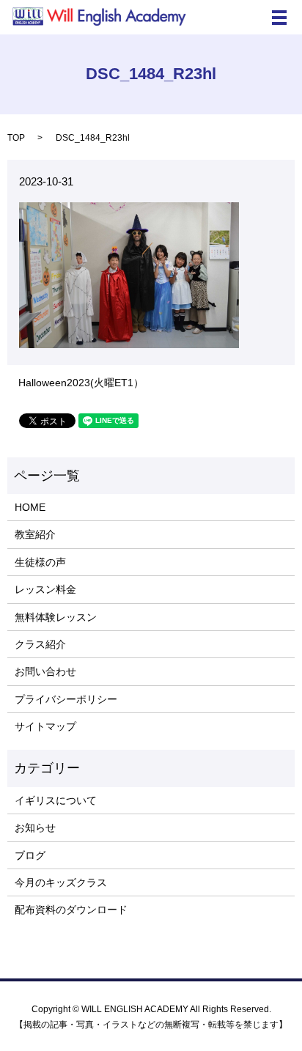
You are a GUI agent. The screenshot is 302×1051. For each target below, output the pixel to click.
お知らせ (35, 827)
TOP (16, 138)
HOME (30, 507)
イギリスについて (56, 800)
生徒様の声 (40, 562)
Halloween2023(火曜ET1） (81, 382)
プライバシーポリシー (66, 699)
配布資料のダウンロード (71, 909)
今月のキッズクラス (61, 882)
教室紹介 (35, 534)
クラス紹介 (40, 644)
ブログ (30, 855)
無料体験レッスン (56, 617)
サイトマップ (45, 726)
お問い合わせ (45, 671)
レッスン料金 (45, 589)
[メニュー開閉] (279, 17)
